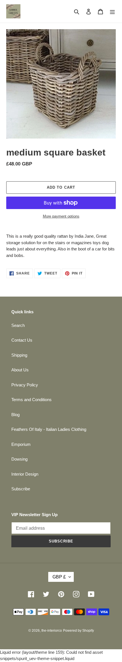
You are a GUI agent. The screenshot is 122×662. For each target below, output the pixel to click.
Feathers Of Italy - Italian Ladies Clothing (48, 429)
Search (18, 325)
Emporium (21, 444)
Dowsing (19, 459)
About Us (20, 369)
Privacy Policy (24, 384)
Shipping (19, 355)
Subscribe (20, 488)
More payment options (61, 216)
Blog (15, 414)
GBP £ (59, 576)
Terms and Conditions (31, 399)
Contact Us (21, 340)
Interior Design (24, 474)
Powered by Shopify (78, 631)
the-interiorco (51, 631)
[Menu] (112, 11)
